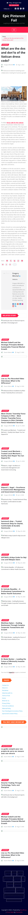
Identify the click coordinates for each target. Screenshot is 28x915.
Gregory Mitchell (8, 64)
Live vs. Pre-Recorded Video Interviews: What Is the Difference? (12, 381)
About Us (5, 688)
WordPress (23, 910)
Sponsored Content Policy (9, 713)
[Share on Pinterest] (22, 260)
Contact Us (5, 685)
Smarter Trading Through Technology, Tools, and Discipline (11, 785)
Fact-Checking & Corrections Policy (12, 711)
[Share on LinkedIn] (14, 260)
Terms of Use (6, 695)
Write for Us (5, 701)
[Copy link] (14, 264)
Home (4, 36)
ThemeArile (19, 912)
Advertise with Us (7, 693)
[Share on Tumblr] (6, 264)
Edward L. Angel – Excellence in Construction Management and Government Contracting (13, 489)
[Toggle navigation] (14, 29)
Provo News (10, 912)
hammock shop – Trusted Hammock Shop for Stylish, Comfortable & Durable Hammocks (12, 525)
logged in (11, 672)
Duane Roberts (8, 352)
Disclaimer (5, 690)
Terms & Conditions (8, 706)
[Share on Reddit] (2, 264)
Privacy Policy (6, 703)
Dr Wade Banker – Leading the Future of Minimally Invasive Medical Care (13, 661)
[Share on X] (10, 260)
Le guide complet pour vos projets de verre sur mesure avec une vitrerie (12, 751)
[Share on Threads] (10, 264)
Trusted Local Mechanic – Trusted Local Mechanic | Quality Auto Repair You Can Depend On (12, 455)
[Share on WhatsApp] (18, 260)
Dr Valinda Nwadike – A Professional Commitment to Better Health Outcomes (13, 591)
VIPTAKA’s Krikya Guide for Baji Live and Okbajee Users (13, 558)
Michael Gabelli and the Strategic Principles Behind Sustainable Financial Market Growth (13, 346)
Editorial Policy (6, 708)
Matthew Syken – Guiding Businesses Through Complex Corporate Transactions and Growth (13, 626)
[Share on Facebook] (7, 260)
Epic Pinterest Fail (14, 17)
